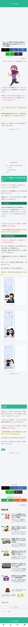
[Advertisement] (14, 23)
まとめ (7, 172)
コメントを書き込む (14, 607)
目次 (12, 162)
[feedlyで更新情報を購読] (7, 500)
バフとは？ (9, 167)
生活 (4, 449)
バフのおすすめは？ (11, 169)
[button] (18, 54)
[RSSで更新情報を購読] (20, 500)
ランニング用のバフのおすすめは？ (14, 165)
